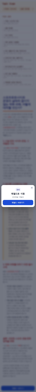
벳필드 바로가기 (18, 203)
